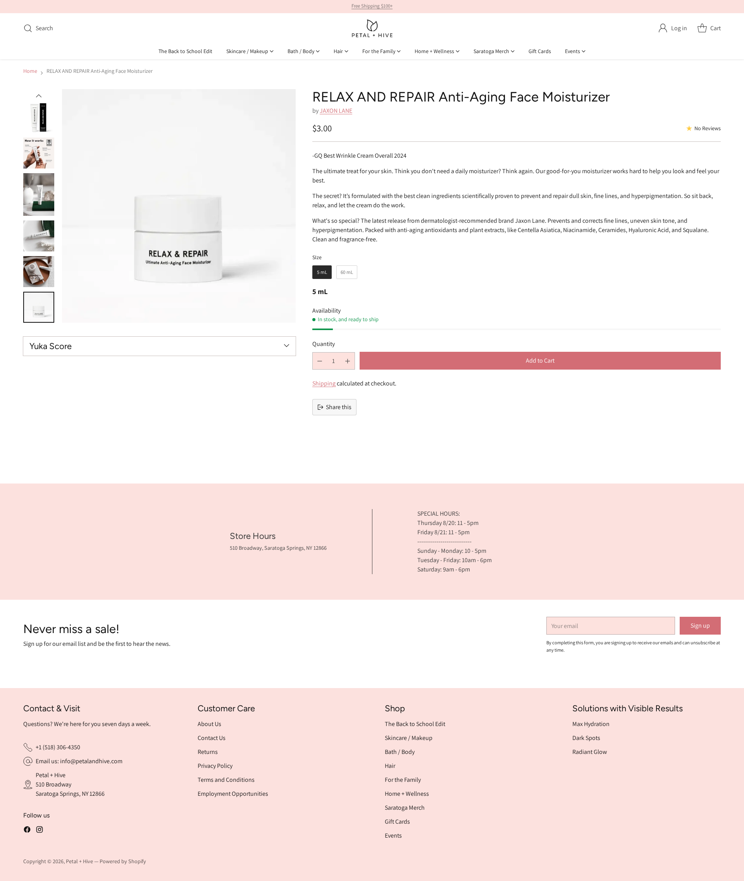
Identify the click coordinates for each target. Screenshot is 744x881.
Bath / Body (400, 752)
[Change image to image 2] (38, 117)
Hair (390, 766)
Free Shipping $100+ (372, 6)
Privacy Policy (215, 766)
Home (30, 70)
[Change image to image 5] (38, 235)
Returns (208, 752)
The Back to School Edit (415, 724)
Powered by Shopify (123, 861)
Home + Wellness (407, 794)
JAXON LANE (336, 111)
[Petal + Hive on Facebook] (27, 829)
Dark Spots (586, 738)
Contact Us (212, 738)
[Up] (38, 96)
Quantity (323, 344)
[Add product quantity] (348, 361)
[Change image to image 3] (38, 153)
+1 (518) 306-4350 (58, 747)
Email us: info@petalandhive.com (79, 761)
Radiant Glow (589, 752)
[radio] (322, 272)
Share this (338, 407)
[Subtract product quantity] (320, 361)
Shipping (324, 383)
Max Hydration (591, 724)
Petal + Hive (79, 861)
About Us (209, 724)
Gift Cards (397, 821)
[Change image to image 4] (38, 194)
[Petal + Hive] (372, 28)
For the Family (403, 780)
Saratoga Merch (405, 808)
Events (393, 835)
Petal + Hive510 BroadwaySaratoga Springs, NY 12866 (70, 784)
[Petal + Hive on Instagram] (39, 829)
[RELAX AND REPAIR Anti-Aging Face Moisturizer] (179, 206)
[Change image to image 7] (38, 307)
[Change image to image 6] (38, 271)
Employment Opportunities (233, 794)
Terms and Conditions (226, 780)
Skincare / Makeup (408, 738)
